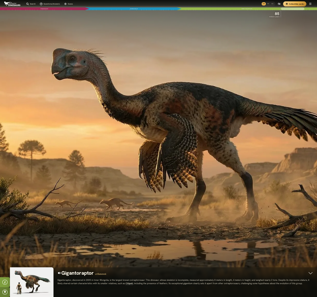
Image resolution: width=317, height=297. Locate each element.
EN (264, 4)
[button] (31, 3)
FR (268, 4)
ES (272, 4)
